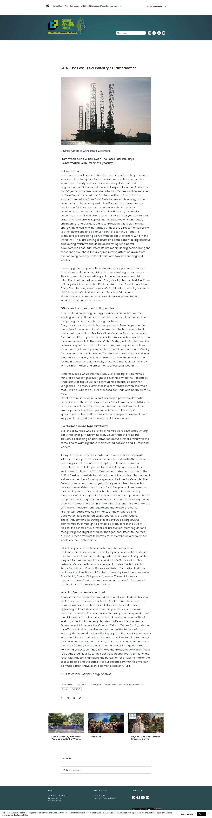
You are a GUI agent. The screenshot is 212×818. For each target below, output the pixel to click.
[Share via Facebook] (62, 698)
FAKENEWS (76, 689)
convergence (96, 684)
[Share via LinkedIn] (74, 698)
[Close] (209, 814)
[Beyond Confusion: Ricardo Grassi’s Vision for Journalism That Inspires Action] (146, 723)
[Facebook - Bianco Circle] (154, 33)
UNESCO (84, 6)
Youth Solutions (107, 6)
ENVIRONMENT (67, 684)
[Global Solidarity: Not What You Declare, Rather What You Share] (66, 723)
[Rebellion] (106, 723)
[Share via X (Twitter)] (68, 698)
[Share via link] (80, 698)
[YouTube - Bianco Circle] (163, 33)
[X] (159, 33)
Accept (201, 814)
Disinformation (94, 6)
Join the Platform (159, 6)
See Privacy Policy (21, 815)
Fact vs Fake (63, 6)
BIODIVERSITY (82, 684)
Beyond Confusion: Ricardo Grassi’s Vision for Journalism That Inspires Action (145, 738)
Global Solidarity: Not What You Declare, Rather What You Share (66, 738)
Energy (64, 689)
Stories (55, 6)
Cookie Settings (187, 814)
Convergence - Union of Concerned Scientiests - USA (124, 684)
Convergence (75, 6)
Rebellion (96, 737)
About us (117, 6)
